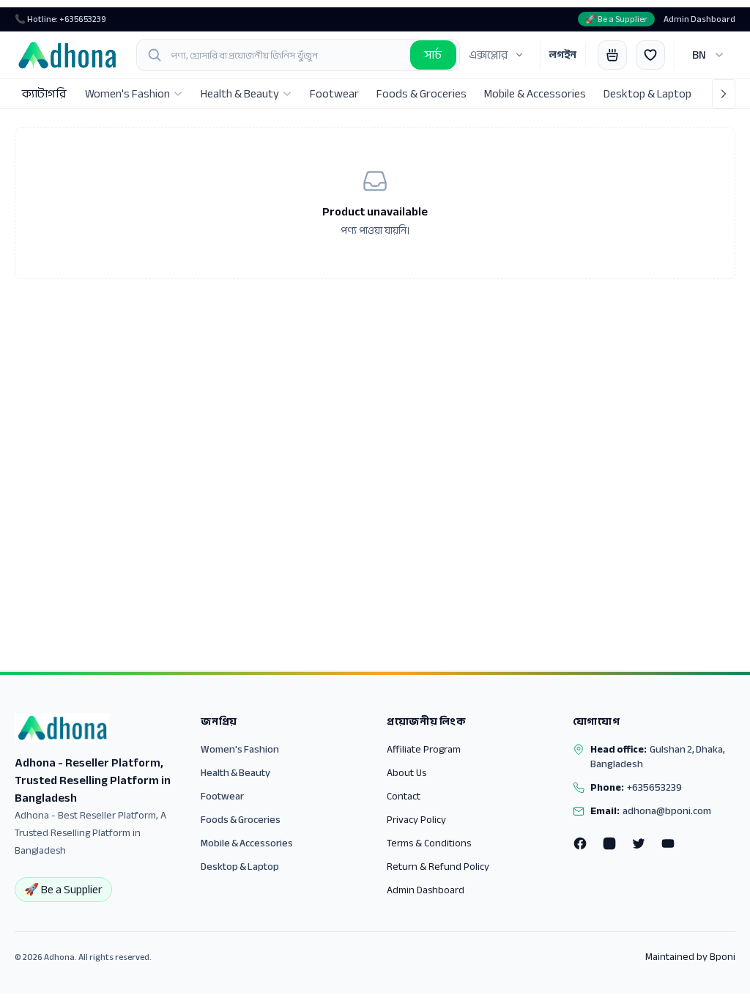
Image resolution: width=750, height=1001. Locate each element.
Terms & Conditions (429, 843)
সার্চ (433, 55)
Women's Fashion (240, 749)
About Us (406, 773)
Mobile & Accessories (247, 843)
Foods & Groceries (241, 820)
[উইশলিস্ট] (650, 55)
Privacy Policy (416, 820)
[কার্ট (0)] (612, 55)
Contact (403, 796)
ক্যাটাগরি (44, 94)
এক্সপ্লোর (488, 55)
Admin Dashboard (699, 19)
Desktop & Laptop (240, 866)
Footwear (222, 796)
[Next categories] (723, 93)
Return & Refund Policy (438, 866)
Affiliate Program (424, 749)
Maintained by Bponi (690, 957)
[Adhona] (67, 55)
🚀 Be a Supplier (616, 19)
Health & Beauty (235, 773)
